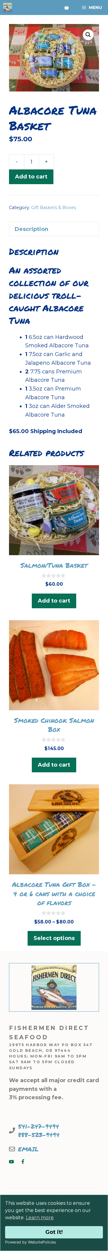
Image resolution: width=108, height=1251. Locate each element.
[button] (88, 34)
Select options (54, 938)
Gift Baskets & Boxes (53, 207)
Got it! (54, 1232)
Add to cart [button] (54, 600)
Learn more (40, 1217)
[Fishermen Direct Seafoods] (7, 7)
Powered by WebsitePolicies (30, 1242)
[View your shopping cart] (66, 7)
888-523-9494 (39, 1134)
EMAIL (28, 1149)
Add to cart (31, 176)
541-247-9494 (38, 1126)
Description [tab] (31, 229)
